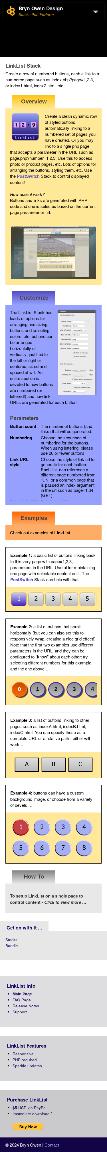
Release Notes (26, 1005)
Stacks (11, 939)
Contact (52, 1145)
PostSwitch (28, 176)
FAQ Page (22, 1000)
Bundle (11, 945)
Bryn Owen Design (41, 8)
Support (20, 1011)
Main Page (22, 994)
